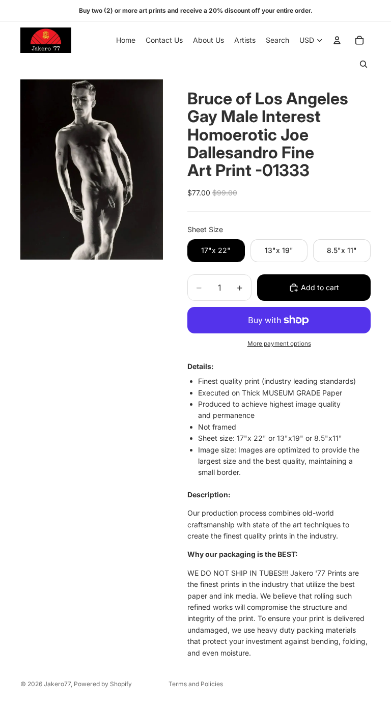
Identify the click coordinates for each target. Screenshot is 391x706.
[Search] (363, 64)
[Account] (337, 40)
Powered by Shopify (103, 684)
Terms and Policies (196, 684)
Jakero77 (57, 684)
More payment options (279, 343)
